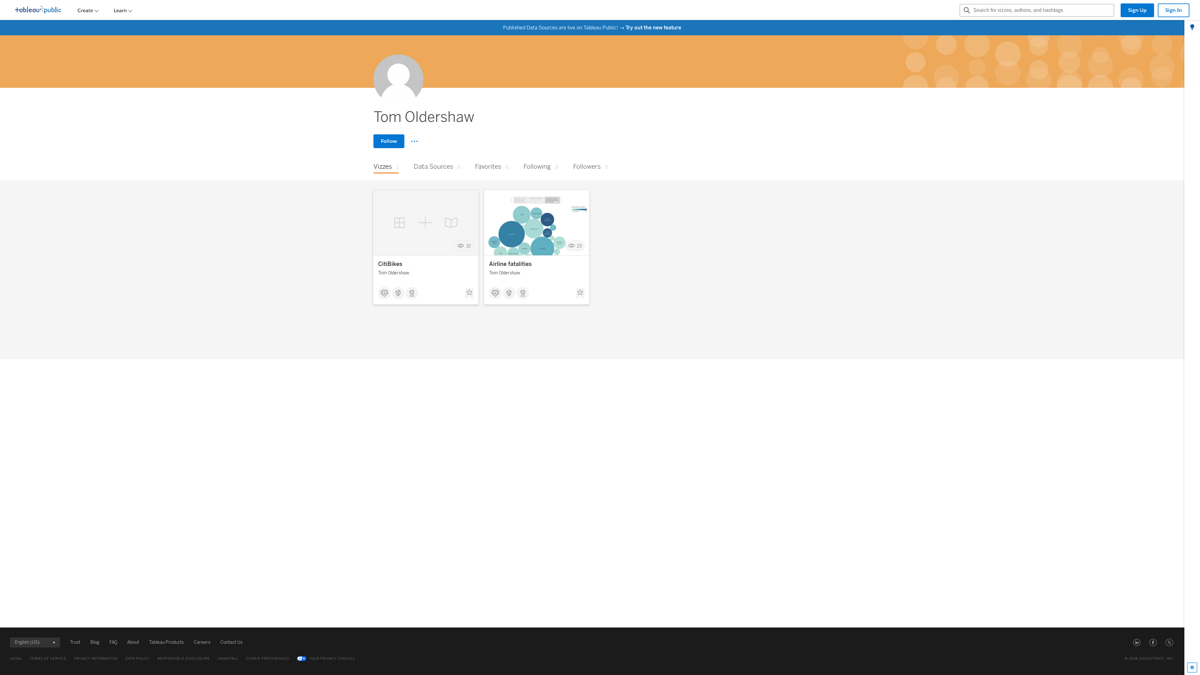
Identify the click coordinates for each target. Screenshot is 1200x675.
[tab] (1192, 27)
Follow (389, 141)
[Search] (966, 10)
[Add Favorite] (469, 293)
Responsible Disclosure (184, 659)
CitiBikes (390, 264)
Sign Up (1137, 10)
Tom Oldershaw (393, 273)
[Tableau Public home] (38, 10)
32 (468, 245)
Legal (16, 659)
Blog (94, 642)
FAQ (113, 642)
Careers (202, 642)
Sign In (1173, 10)
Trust (75, 642)
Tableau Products (166, 642)
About (133, 642)
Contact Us (231, 642)
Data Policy (137, 659)
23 (579, 245)
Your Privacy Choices (332, 659)
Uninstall (228, 659)
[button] (1137, 643)
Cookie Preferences (267, 659)
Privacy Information (96, 659)
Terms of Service (48, 659)
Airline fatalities (510, 264)
